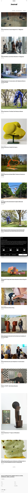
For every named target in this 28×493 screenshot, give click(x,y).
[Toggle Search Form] (26, 0)
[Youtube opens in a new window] (4, 489)
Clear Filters (13, 10)
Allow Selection (14, 254)
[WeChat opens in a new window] (2, 489)
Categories (24, 10)
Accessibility (16, 485)
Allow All (23, 254)
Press (1, 485)
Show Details (24, 252)
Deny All (5, 254)
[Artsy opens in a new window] (5, 489)
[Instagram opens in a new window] (1, 489)
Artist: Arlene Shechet (19, 10)
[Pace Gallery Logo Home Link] (14, 0)
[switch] (11, 250)
